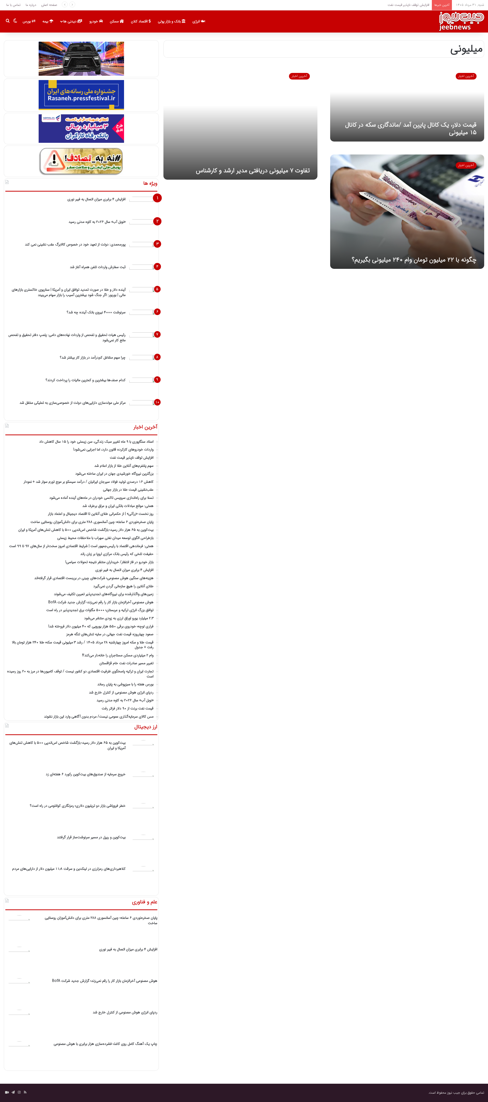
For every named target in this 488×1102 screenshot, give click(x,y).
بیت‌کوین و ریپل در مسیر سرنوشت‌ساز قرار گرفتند (91, 837)
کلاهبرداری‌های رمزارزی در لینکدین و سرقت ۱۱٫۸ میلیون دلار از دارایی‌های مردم (69, 869)
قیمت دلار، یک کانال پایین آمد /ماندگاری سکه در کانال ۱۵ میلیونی (411, 128)
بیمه (45, 21)
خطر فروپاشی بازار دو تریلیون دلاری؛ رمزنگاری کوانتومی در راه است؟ (78, 806)
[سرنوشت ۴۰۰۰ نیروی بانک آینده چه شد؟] (143, 319)
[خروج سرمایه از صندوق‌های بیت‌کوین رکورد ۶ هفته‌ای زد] (143, 786)
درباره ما (31, 5)
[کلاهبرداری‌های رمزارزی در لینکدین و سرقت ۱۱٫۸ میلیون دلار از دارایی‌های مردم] (143, 880)
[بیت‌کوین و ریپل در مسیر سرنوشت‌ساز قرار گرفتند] (143, 849)
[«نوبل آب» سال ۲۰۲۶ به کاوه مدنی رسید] (143, 228)
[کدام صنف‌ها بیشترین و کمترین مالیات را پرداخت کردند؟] (143, 387)
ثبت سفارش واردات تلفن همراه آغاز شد (98, 267)
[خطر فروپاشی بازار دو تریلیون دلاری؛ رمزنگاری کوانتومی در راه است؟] (143, 817)
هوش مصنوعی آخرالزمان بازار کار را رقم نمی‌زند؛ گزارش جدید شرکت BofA (104, 981)
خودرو (94, 21)
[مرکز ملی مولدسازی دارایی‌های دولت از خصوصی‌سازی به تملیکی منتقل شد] (143, 409)
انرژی (196, 21)
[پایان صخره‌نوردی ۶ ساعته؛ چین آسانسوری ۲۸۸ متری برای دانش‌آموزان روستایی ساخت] (19, 929)
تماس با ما (13, 5)
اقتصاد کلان (140, 21)
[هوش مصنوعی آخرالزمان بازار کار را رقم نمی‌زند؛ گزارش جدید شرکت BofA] (19, 992)
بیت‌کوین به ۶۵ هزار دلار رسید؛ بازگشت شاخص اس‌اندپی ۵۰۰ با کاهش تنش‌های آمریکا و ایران (67, 745)
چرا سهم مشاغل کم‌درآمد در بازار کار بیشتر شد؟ (93, 357)
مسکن (115, 21)
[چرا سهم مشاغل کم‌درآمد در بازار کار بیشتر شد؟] (143, 364)
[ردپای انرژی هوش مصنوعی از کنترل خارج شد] (19, 1024)
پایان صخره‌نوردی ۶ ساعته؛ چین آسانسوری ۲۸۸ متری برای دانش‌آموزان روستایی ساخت (101, 920)
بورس (27, 21)
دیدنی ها (70, 21)
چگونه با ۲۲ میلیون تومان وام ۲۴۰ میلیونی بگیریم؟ (414, 260)
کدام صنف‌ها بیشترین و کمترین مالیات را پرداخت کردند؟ (86, 380)
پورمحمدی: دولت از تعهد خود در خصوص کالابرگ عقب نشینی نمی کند (75, 244)
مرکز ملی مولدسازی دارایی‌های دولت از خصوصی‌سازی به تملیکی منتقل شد (73, 403)
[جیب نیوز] (461, 21)
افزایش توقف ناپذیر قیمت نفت (408, 5)
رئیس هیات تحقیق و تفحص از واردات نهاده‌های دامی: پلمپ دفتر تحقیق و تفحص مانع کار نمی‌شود (67, 337)
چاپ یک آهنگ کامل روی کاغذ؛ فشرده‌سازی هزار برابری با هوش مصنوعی (105, 1044)
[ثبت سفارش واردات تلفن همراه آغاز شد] (143, 274)
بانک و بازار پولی (170, 21)
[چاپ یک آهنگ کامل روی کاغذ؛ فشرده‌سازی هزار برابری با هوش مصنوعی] (19, 1055)
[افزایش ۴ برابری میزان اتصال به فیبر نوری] (143, 206)
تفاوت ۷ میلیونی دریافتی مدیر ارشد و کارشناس (253, 171)
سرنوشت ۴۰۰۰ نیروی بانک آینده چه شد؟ (96, 312)
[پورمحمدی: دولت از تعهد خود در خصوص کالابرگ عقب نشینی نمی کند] (143, 251)
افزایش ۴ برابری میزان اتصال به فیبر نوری (96, 199)
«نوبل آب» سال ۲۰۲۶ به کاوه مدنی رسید (97, 222)
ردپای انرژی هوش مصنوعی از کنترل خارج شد (125, 1012)
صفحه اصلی (49, 5)
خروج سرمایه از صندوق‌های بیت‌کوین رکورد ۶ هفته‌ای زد (86, 774)
